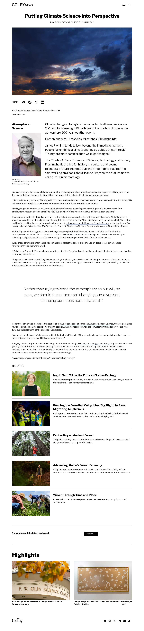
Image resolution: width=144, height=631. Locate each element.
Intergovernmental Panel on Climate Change (87, 223)
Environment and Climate (65, 22)
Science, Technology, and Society (94, 343)
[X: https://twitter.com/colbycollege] (36, 102)
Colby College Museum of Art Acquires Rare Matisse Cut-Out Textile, (103, 602)
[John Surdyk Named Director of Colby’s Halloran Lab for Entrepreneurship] (41, 580)
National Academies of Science (79, 234)
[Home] (22, 4)
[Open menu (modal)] (124, 4)
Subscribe (91, 534)
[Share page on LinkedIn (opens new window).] (42, 102)
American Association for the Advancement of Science (87, 324)
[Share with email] (23, 102)
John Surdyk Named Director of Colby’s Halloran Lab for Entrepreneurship (37, 602)
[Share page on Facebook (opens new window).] (29, 102)
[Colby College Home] (18, 621)
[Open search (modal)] (129, 4)
